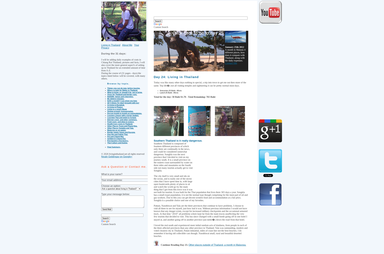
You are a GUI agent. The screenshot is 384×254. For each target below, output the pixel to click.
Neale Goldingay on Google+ (116, 156)
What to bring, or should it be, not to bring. (124, 92)
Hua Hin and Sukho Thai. (117, 134)
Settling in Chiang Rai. (116, 139)
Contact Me (231, 63)
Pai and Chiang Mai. (115, 137)
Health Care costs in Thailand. (120, 124)
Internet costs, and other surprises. (122, 120)
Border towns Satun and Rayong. (121, 132)
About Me (127, 45)
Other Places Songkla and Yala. (120, 128)
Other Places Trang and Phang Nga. (122, 126)
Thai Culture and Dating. (117, 143)
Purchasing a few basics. (118, 141)
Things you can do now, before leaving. (123, 88)
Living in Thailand (110, 45)
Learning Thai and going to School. (121, 118)
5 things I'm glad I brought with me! (123, 103)
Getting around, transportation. (120, 111)
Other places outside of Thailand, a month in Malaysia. (217, 245)
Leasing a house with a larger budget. (123, 116)
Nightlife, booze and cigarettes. (120, 97)
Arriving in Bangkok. (116, 105)
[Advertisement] (202, 7)
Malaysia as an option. (116, 130)
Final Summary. (113, 147)
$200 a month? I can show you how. (122, 101)
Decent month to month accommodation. (124, 113)
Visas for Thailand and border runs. (122, 95)
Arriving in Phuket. (115, 107)
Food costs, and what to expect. (120, 122)
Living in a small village (117, 109)
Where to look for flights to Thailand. (122, 90)
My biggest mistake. (115, 99)
